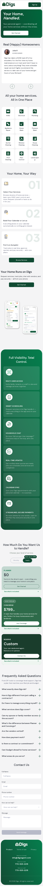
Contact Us (22, 656)
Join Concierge (21, 623)
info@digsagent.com (21, 858)
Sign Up (34, 5)
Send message (21, 832)
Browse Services (21, 260)
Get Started (16, 33)
